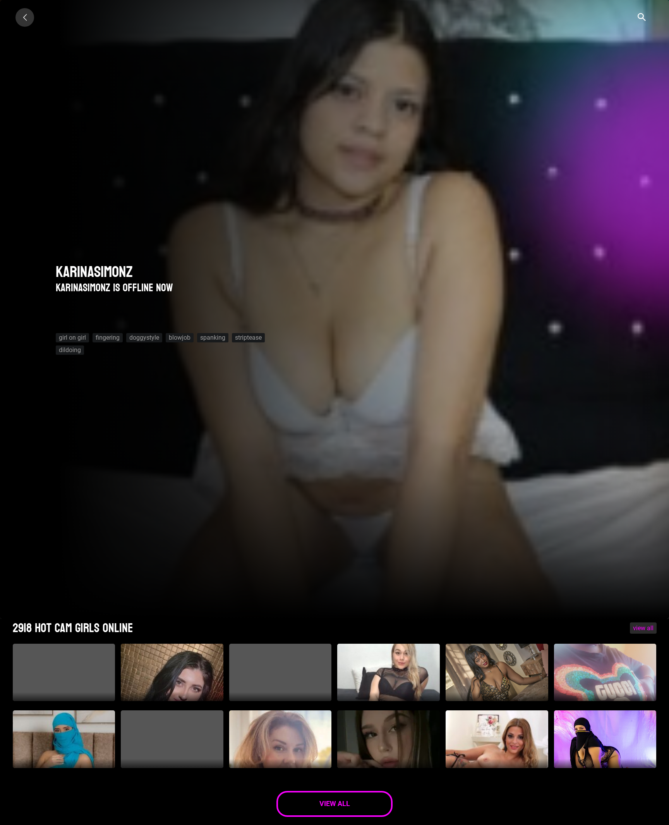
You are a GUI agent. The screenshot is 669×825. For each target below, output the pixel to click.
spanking (212, 337)
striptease (248, 337)
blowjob (179, 337)
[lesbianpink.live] (24, 17)
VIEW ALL (643, 628)
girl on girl (72, 337)
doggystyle (144, 337)
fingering (108, 337)
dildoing (70, 350)
